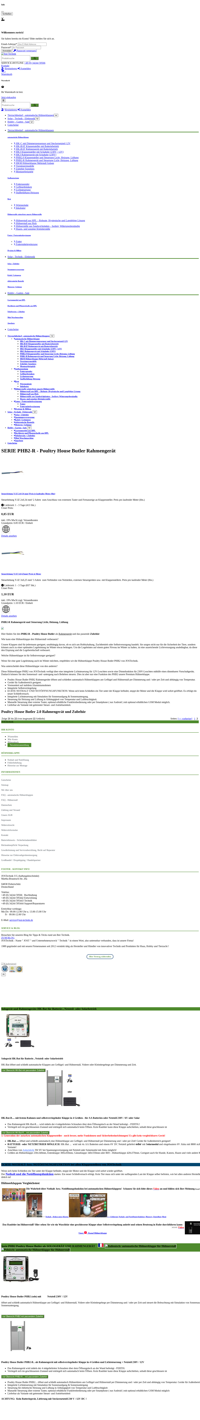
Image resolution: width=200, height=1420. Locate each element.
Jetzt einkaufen (8, 97)
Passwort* (6, 47)
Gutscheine (13, 125)
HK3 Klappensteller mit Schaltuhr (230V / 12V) (39, 152)
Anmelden (7, 51)
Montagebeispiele (24, 171)
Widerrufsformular (9, 830)
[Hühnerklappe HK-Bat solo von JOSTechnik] (18, 1047)
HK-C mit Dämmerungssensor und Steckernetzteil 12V (42, 143)
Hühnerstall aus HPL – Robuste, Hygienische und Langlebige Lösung (50, 220)
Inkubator (20, 208)
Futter (18, 241)
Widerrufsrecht (7, 825)
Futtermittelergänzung (26, 244)
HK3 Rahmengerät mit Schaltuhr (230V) (35, 154)
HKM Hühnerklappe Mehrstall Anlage (34, 163)
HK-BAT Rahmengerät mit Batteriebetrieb (36, 149)
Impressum (6, 820)
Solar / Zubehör (13, 264)
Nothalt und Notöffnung (18, 760)
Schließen (7, 14)
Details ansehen (9, 535)
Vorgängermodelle (24, 166)
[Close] (2, 11)
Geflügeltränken (23, 187)
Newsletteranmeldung (19, 745)
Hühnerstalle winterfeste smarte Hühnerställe (25, 214)
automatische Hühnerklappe (18, 137)
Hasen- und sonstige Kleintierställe (32, 229)
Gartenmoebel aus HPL (16, 300)
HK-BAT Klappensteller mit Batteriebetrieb (37, 146)
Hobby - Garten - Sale (18, 121)
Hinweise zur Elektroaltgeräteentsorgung (19, 855)
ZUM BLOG (8, 937)
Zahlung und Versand (10, 810)
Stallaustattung (13, 178)
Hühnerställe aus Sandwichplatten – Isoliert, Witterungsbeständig (47, 226)
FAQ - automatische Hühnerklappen (17, 795)
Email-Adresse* (9, 44)
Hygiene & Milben (14, 250)
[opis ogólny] (35, 1250)
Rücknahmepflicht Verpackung (14, 845)
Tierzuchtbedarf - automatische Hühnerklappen (31, 115)
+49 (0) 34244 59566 (34, 63)
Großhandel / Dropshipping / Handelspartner (21, 860)
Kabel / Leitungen (14, 275)
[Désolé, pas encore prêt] (101, 1245)
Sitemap (4, 785)
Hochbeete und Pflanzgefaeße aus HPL (22, 306)
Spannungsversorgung (16, 269)
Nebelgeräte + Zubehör (16, 312)
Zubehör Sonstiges (24, 168)
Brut (9, 199)
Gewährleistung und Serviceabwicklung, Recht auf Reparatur (28, 850)
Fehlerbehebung (15, 762)
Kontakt (5, 65)
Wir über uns (7, 790)
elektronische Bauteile (16, 281)
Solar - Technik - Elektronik (21, 118)
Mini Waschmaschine (15, 317)
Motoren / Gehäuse (15, 287)
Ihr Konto (13, 739)
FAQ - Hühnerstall (9, 800)
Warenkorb (14, 742)
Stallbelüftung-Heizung (27, 192)
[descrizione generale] (140, 1246)
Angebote (11, 323)
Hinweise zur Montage (17, 765)
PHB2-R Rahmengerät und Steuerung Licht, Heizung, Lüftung (46, 160)
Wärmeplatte (21, 205)
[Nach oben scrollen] (3, 974)
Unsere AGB (6, 815)
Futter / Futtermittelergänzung (19, 235)
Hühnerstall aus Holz (26, 223)
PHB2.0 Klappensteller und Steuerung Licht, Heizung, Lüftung (47, 157)
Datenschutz (6, 805)
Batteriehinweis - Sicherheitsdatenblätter (19, 840)
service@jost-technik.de (21, 920)
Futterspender (22, 184)
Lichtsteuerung (23, 189)
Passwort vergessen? (26, 50)
